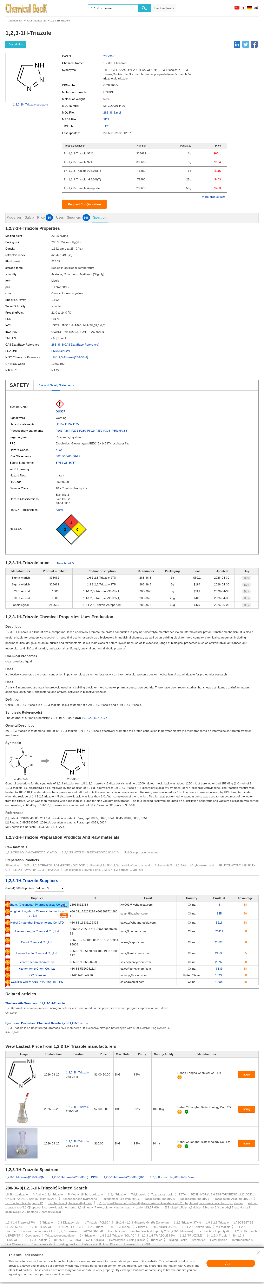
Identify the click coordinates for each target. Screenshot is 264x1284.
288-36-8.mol (112, 112)
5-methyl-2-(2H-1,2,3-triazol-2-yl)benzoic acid (120, 865)
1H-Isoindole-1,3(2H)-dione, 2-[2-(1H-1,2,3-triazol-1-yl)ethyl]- (104, 869)
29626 (219, 942)
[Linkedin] (237, 44)
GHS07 (60, 411)
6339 (219, 968)
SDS (106, 119)
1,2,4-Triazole (117, 1194)
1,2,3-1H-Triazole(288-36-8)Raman (173, 1177)
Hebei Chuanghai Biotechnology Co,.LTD (37, 922)
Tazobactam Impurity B (160, 1198)
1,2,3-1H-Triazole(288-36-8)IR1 (124, 1177)
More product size (213, 196)
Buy (246, 577)
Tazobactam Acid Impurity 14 (233, 1198)
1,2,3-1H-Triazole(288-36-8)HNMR (75, 1177)
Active (60, 509)
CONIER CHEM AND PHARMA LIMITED (37, 981)
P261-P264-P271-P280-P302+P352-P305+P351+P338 (91, 430)
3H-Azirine (12, 865)
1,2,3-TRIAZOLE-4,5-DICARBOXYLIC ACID (90, 852)
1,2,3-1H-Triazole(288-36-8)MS (25, 1177)
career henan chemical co (37, 962)
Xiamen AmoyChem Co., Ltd (37, 968)
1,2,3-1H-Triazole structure (30, 104)
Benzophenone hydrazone (79, 1198)
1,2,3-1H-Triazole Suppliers (31, 880)
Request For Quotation (84, 204)
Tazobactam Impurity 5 (195, 1198)
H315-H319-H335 (67, 424)
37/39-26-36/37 (66, 462)
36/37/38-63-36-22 (68, 456)
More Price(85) (65, 563)
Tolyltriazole (138, 1194)
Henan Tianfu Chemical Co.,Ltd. (37, 953)
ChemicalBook (15, 20)
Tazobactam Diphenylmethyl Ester (70, 1203)
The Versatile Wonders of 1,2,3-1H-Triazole (35, 1003)
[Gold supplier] (179, 1077)
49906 (219, 981)
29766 (219, 962)
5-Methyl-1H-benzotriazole (85, 1194)
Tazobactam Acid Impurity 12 (24, 1203)
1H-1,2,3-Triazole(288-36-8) (69, 357)
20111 (219, 931)
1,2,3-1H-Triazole (77, 1072)
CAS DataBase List (36, 20)
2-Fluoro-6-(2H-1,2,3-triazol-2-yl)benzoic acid (184, 865)
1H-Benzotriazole (16, 1194)
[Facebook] (254, 44)
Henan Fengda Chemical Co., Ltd (37, 931)
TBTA (182, 1194)
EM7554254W (60, 351)
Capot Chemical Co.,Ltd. (37, 942)
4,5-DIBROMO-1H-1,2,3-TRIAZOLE (36, 869)
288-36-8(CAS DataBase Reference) (75, 344)
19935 (219, 975)
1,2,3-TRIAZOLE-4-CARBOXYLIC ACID (31, 852)
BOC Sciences (37, 975)
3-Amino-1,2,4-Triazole (48, 1194)
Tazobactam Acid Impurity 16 (121, 1198)
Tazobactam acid (162, 1194)
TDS (106, 126)
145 (219, 913)
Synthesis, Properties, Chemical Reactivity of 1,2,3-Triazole (46, 1023)
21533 (219, 953)
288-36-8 (109, 56)
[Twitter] (245, 44)
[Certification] (186, 1112)
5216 (219, 922)
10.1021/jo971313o (94, 717)
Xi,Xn (59, 449)
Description (15, 44)
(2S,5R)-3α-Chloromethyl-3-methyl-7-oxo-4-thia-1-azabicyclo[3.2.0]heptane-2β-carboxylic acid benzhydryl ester (170, 1203)
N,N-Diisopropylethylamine (141, 852)
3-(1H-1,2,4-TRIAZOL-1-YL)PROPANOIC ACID (54, 865)
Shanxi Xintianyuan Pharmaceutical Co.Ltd (37, 904)
